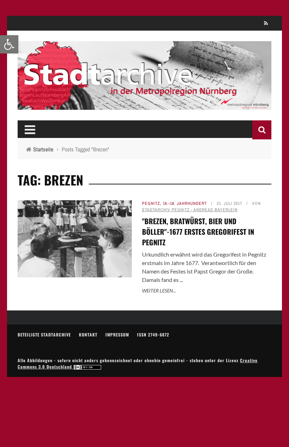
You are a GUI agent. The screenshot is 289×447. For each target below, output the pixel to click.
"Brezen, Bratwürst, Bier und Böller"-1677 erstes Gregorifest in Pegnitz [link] (198, 231)
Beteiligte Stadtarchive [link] (44, 335)
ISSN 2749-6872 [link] (153, 335)
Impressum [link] (117, 335)
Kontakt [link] (88, 335)
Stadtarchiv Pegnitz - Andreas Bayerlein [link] (190, 210)
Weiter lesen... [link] (159, 291)
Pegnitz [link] (151, 203)
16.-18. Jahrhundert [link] (185, 203)
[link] (9, 44)
